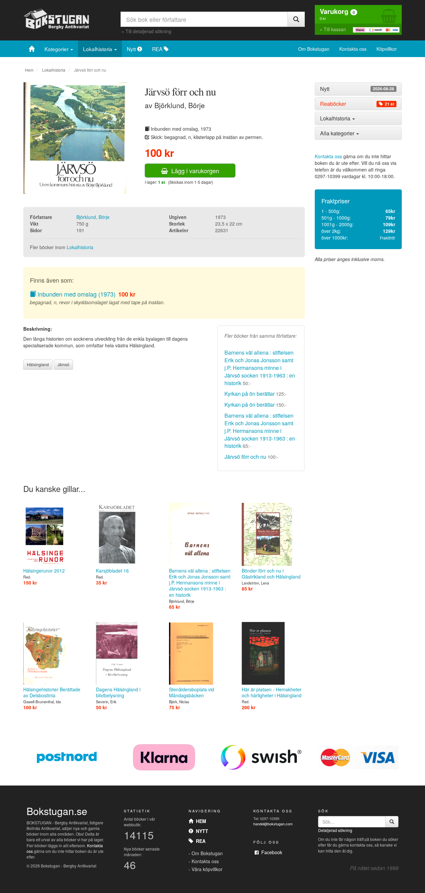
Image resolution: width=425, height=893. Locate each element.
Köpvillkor (387, 48)
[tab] (358, 89)
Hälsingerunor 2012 (44, 570)
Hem (29, 70)
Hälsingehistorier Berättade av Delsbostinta (51, 692)
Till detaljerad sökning (148, 31)
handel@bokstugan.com (273, 823)
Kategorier (57, 48)
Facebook (270, 852)
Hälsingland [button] (38, 364)
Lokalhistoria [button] (336, 118)
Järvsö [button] (63, 364)
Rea (199, 841)
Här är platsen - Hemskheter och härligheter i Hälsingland (271, 692)
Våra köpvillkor (207, 869)
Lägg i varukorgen (193, 170)
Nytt (132, 48)
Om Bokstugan (313, 48)
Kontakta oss (353, 48)
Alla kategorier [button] (338, 133)
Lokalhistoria (98, 48)
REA (158, 48)
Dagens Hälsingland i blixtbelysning (118, 692)
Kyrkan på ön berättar (249, 393)
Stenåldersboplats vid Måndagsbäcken (191, 692)
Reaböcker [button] (357, 104)
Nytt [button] (357, 89)
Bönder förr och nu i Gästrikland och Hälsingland (271, 573)
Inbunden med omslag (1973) (76, 294)
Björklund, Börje (93, 217)
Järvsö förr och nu (245, 456)
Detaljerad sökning (335, 830)
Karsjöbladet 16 (112, 570)
